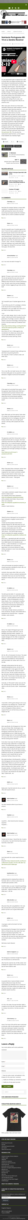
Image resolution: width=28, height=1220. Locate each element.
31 (23, 44)
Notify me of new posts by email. (11, 1082)
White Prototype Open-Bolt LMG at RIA (17, 173)
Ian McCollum (17, 44)
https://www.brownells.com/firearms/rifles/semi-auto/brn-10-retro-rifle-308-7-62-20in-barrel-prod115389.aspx (14, 862)
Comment (4, 1050)
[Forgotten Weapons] (14, 18)
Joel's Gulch (4, 1147)
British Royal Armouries (7, 1143)
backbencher (10, 873)
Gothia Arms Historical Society (8, 1162)
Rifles (9, 31)
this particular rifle (7, 132)
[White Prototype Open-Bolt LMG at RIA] (5, 173)
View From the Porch (6, 1149)
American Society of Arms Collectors (10, 1156)
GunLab (3, 1144)
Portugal (17, 146)
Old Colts (4, 1174)
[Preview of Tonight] (5, 191)
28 (17, 177)
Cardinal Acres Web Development (17, 1218)
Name (3, 1061)
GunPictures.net (5, 1164)
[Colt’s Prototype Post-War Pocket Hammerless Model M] (5, 182)
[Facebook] (12, 8)
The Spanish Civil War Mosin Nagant (10, 1179)
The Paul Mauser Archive (7, 1177)
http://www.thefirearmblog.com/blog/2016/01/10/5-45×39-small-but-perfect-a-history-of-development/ (14, 327)
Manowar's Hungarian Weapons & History (11, 1167)
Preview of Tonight (14, 189)
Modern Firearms (6, 1171)
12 (17, 186)
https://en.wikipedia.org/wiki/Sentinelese (12, 497)
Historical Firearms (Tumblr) (8, 1146)
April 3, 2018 (13, 184)
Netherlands (9, 146)
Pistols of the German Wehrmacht (9, 1176)
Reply (4, 218)
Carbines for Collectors (7, 1161)
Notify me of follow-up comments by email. (14, 1079)
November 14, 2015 (15, 176)
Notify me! (5, 1200)
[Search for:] (14, 1092)
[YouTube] (9, 8)
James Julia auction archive (8, 1166)
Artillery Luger (5, 1158)
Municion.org (5, 1172)
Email (3, 1066)
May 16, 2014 (13, 191)
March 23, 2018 (7, 44)
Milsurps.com (5, 1169)
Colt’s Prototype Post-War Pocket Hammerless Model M (17, 181)
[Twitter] (15, 8)
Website (4, 1071)
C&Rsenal (4, 1159)
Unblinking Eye (5, 1180)
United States (6, 149)
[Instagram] (18, 8)
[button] (26, 5)
